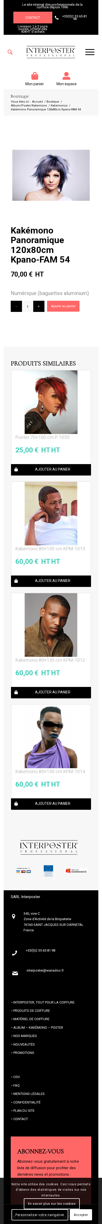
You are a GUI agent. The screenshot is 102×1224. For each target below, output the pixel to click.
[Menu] (87, 52)
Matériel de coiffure (31, 1019)
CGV (16, 1077)
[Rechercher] (10, 52)
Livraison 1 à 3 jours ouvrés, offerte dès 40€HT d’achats (33, 29)
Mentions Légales (29, 1094)
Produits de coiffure (31, 1011)
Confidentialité (27, 1102)
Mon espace (66, 84)
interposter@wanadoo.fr (45, 970)
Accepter (81, 1215)
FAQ (16, 1085)
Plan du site (24, 1111)
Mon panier (34, 84)
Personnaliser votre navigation (39, 1215)
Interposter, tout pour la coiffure (44, 1002)
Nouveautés (24, 1044)
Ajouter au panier (63, 306)
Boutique (20, 96)
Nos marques (25, 1036)
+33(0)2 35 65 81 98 (74, 17)
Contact (32, 17)
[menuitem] (10, 52)
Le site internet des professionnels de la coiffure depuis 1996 (52, 6)
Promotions (23, 1053)
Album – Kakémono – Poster (38, 1027)
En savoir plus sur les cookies (52, 1204)
